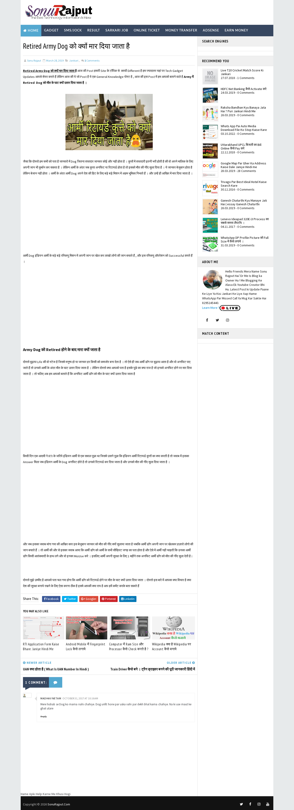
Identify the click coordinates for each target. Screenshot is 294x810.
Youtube (87, 42)
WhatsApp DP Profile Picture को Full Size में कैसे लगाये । (245, 240)
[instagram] (258, 804)
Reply (43, 716)
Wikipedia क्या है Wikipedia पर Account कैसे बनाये (171, 646)
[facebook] (250, 804)
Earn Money (236, 30)
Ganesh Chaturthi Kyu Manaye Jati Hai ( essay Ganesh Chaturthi (244, 202)
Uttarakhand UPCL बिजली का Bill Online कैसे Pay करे (241, 147)
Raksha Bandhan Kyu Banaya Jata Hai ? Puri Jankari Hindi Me (243, 109)
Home (33, 30)
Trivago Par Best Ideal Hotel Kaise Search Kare (244, 184)
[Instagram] (227, 320)
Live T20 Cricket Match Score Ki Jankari (242, 72)
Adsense (211, 30)
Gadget (51, 30)
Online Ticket (147, 30)
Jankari (73, 60)
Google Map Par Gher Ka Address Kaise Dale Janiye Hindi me (243, 165)
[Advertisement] (109, 220)
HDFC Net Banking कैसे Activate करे (243, 89)
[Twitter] (217, 320)
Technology (62, 42)
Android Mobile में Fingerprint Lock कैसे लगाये (85, 646)
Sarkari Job (116, 30)
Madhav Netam (50, 698)
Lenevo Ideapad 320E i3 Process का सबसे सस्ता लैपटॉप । (245, 221)
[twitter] (241, 804)
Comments (92, 60)
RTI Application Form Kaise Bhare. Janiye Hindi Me (41, 646)
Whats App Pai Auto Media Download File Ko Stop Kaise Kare (244, 128)
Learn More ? (211, 308)
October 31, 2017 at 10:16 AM (80, 698)
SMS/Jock (73, 30)
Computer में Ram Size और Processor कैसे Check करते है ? (128, 646)
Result (93, 30)
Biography (33, 42)
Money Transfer (181, 30)
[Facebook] (207, 320)
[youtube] (267, 804)
